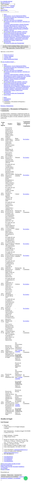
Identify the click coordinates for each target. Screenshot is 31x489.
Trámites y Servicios (13, 27)
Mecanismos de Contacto (16, 26)
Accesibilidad (4, 468)
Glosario (21, 24)
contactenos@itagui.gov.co (21, 449)
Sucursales (15, 466)
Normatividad (7, 41)
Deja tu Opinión (16, 77)
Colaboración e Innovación (21, 38)
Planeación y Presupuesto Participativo (19, 37)
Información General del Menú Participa (14, 34)
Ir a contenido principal (6, 1)
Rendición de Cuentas (9, 40)
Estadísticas (21, 466)
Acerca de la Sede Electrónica (11, 24)
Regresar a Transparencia (7, 105)
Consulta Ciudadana (9, 38)
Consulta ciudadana (18, 350)
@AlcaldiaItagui (8, 459)
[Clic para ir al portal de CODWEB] (12, 472)
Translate (12, 5)
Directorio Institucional (6, 465)
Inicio (5, 14)
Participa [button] (6, 33)
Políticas (3, 466)
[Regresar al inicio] (7, 7)
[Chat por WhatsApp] (26, 478)
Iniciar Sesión (4, 10)
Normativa (6, 100)
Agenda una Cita (23, 27)
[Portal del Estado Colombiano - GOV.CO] (5, 2)
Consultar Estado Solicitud (10, 28)
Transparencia (7, 98)
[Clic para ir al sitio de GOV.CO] (7, 469)
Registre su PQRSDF (22, 28)
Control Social (18, 40)
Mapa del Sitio (8, 466)
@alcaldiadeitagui (8, 456)
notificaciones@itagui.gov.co (11, 452)
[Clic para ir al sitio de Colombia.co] (3, 469)
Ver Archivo (26, 139)
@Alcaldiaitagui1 (8, 458)
